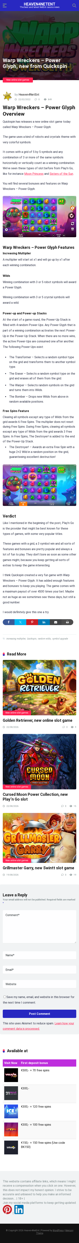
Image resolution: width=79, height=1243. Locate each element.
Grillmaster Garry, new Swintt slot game (38, 868)
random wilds (44, 638)
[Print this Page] (67, 622)
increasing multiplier (16, 638)
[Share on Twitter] (20, 622)
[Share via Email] (56, 622)
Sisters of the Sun (61, 174)
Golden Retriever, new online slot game (37, 720)
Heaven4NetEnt (39, 4)
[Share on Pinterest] (32, 622)
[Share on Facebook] (9, 622)
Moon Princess (34, 174)
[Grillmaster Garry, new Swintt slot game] (39, 838)
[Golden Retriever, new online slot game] (39, 687)
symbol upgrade (60, 638)
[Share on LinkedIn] (44, 622)
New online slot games (17, 80)
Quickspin (31, 638)
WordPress (58, 1230)
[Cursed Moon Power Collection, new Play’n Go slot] (39, 761)
